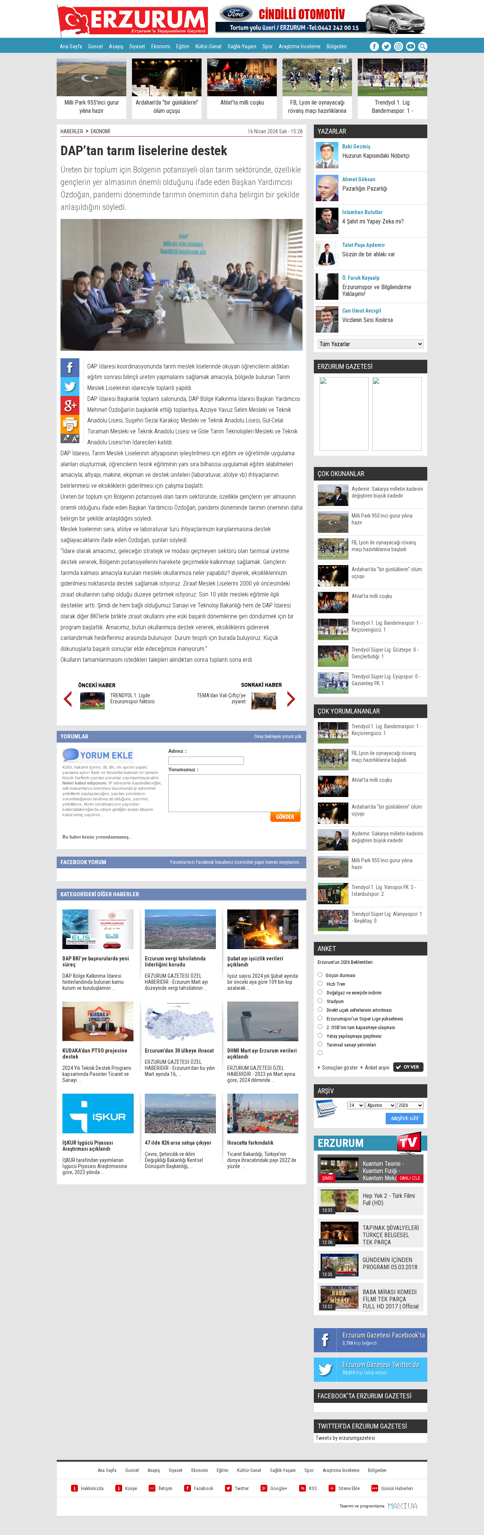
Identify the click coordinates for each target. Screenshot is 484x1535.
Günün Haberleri (397, 1488)
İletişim (165, 1488)
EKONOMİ (100, 131)
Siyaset (137, 46)
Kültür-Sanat (208, 46)
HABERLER (71, 131)
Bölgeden (337, 46)
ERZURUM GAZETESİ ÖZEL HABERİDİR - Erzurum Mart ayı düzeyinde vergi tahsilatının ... (176, 982)
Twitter (242, 1488)
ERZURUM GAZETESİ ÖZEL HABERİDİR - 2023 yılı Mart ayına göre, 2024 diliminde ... (261, 1074)
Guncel (95, 46)
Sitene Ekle (349, 1488)
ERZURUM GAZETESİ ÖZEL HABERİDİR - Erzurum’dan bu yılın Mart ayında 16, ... (180, 1068)
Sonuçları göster (340, 1068)
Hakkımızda (92, 1488)
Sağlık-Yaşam (242, 46)
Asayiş (116, 46)
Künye (131, 1488)
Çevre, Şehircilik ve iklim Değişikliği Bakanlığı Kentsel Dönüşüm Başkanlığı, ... (174, 1160)
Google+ (278, 1488)
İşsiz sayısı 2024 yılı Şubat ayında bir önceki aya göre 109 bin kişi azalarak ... (262, 982)
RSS (313, 1488)
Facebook (203, 1488)
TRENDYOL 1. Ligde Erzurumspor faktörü (132, 698)
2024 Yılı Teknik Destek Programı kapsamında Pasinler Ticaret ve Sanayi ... (96, 1074)
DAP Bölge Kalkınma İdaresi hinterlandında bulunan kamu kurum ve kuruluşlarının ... (93, 982)
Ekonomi (160, 46)
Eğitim (182, 46)
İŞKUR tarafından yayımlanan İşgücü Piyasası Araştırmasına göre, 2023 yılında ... (94, 1166)
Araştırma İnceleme (300, 46)
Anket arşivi (377, 1068)
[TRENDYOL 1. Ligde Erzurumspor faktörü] (92, 707)
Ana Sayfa (71, 46)
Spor (267, 46)
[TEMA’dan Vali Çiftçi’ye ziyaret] (263, 707)
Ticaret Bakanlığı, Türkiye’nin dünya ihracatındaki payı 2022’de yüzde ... (261, 1160)
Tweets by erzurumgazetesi (345, 1438)
